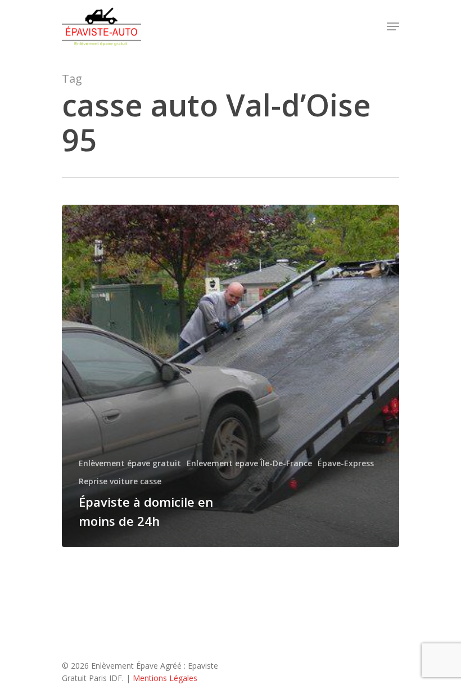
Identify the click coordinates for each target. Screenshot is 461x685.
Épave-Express (346, 463)
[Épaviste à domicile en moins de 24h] (230, 376)
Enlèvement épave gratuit (130, 463)
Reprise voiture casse (120, 481)
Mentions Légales (165, 678)
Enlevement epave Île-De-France (249, 463)
